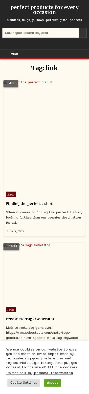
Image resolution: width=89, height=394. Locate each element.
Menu (14, 53)
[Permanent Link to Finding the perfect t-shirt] (44, 134)
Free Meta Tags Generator (30, 319)
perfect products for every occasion (45, 9)
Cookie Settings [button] (23, 382)
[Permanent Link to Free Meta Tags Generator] (44, 273)
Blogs (11, 194)
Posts (10, 309)
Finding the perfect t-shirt (29, 203)
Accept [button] (52, 382)
